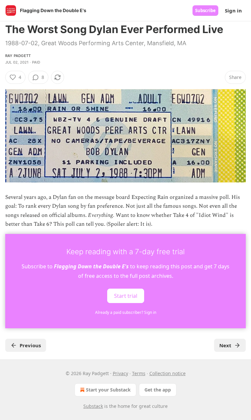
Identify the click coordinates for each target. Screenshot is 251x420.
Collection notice (167, 373)
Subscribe (205, 10)
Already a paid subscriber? (125, 312)
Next (225, 345)
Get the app (157, 390)
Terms (138, 373)
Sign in (233, 10)
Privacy (120, 373)
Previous (30, 345)
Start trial (125, 295)
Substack (93, 406)
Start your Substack (108, 390)
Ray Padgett (18, 55)
